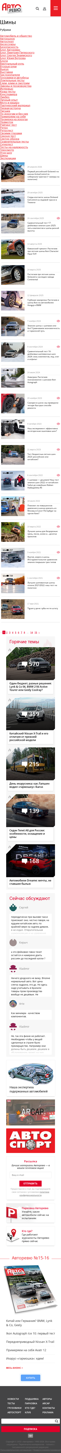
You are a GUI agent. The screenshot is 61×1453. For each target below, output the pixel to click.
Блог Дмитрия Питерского (17, 52)
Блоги (4, 61)
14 (31, 632)
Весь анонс (13, 1367)
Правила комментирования (47, 1450)
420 (11, 318)
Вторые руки (8, 66)
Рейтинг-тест (8, 125)
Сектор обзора (9, 138)
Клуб (28, 1412)
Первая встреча (10, 108)
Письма (5, 111)
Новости (13, 1398)
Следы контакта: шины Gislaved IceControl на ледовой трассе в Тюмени (42, 200)
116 (11, 190)
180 (11, 395)
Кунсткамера (8, 94)
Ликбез (4, 97)
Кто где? (30, 1407)
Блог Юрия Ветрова (13, 58)
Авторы (47, 1398)
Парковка (31, 1403)
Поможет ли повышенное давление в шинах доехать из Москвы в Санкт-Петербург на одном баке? (41, 509)
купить (30, 1377)
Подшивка (31, 1398)
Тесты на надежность (14, 147)
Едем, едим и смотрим (15, 83)
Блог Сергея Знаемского (16, 55)
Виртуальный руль (12, 63)
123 (11, 370)
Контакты (48, 1407)
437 (11, 447)
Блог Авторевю (10, 49)
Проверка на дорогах (14, 119)
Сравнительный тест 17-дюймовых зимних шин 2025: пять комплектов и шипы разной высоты (43, 226)
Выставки (6, 72)
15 (35, 632)
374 (11, 267)
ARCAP (46, 1403)
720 (11, 575)
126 (11, 241)
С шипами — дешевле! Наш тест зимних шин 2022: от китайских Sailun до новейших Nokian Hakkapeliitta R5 (43, 483)
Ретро (4, 127)
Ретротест (6, 130)
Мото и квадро (9, 102)
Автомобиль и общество (16, 35)
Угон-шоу (6, 152)
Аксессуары (8, 44)
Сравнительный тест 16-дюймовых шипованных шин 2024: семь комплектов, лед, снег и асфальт (43, 355)
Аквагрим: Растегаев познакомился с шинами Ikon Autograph (41, 380)
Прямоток (6, 122)
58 (10, 524)
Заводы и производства (15, 86)
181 (11, 164)
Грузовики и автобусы (14, 77)
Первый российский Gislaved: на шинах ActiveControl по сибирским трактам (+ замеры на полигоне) (43, 175)
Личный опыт (9, 99)
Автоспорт (7, 41)
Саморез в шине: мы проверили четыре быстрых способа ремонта (42, 405)
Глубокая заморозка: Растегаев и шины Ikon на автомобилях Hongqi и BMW (43, 303)
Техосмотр (7, 150)
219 (11, 421)
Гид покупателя (10, 74)
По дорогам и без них (14, 113)
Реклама (47, 1412)
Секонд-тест (8, 136)
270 (11, 216)
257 (11, 550)
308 (11, 498)
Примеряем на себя (13, 116)
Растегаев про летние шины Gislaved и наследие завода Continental (41, 277)
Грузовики (13, 1407)
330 (11, 293)
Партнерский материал (15, 105)
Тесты (11, 1403)
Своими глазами (11, 133)
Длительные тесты (12, 80)
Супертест (6, 144)
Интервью (6, 88)
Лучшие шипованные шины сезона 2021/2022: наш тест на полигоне (42, 585)
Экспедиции (8, 158)
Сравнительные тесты (14, 141)
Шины (4, 155)
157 (11, 601)
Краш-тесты (7, 91)
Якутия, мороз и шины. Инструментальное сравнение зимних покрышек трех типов (42, 560)
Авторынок (7, 38)
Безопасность (9, 47)
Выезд (4, 69)
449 (11, 473)
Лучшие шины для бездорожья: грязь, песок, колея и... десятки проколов (42, 534)
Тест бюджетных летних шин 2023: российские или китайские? (41, 457)
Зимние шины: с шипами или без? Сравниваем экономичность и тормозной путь (43, 328)
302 (11, 344)
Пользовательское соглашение (16, 1450)
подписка (30, 1429)
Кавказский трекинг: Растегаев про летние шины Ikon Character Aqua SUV (43, 251)
